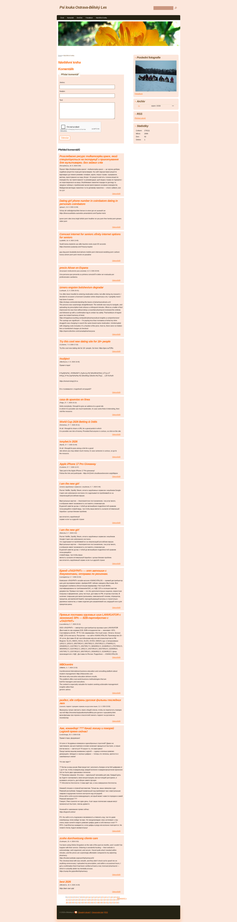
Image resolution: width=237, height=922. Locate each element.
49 (101, 902)
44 (86, 902)
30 (95, 900)
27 (86, 900)
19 (114, 897)
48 (98, 902)
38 (67, 902)
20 (118, 897)
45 (89, 902)
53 (114, 902)
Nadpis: (62, 91)
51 (108, 902)
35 (111, 900)
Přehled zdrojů (140, 118)
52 (111, 902)
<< (139, 106)
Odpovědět (116, 194)
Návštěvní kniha (101, 18)
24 (76, 900)
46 (92, 902)
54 (117, 902)
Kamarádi (70, 18)
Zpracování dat (97, 912)
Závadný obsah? (84, 912)
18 (111, 897)
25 (79, 900)
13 (96, 897)
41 (76, 902)
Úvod (62, 18)
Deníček (79, 18)
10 (86, 897)
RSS (106, 912)
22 (70, 900)
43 (83, 902)
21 (67, 900)
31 (98, 900)
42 (79, 902)
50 (105, 902)
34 (108, 900)
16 (105, 897)
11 (89, 897)
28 (89, 900)
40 (73, 902)
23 (73, 900)
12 (92, 897)
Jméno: (62, 82)
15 (102, 897)
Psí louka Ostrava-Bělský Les (83, 7)
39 (70, 902)
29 (92, 900)
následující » (122, 898)
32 (101, 900)
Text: (61, 100)
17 (108, 897)
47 (95, 902)
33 (105, 900)
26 (83, 900)
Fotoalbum (89, 18)
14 (99, 897)
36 (114, 900)
